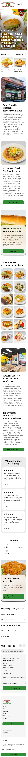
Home (4, 706)
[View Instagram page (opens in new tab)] (6, 741)
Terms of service (6, 730)
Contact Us (5, 718)
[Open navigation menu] (23, 4)
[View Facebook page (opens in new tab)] (3, 741)
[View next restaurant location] (24, 645)
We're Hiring (6, 716)
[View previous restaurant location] (20, 645)
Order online (13, 754)
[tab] (12, 651)
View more (6, 481)
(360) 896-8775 (7, 674)
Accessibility (5, 732)
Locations (5, 711)
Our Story (5, 713)
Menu (19, 4)
